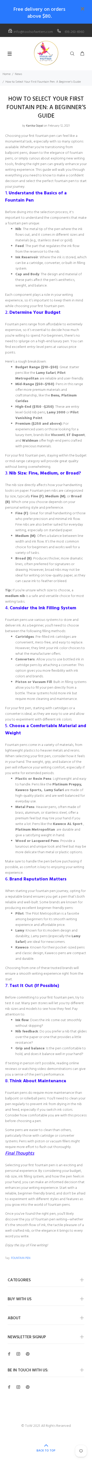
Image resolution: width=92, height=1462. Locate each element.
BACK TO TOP (46, 1450)
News (18, 74)
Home (6, 74)
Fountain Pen (20, 1258)
